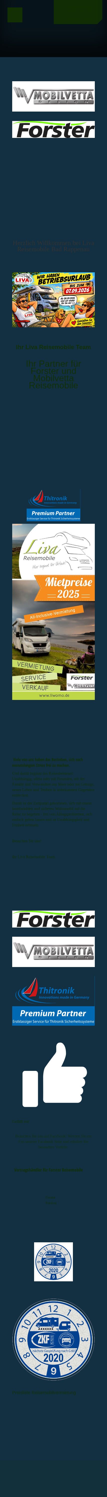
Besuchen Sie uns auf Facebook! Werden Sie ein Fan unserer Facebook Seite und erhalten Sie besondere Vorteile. (53, 1141)
